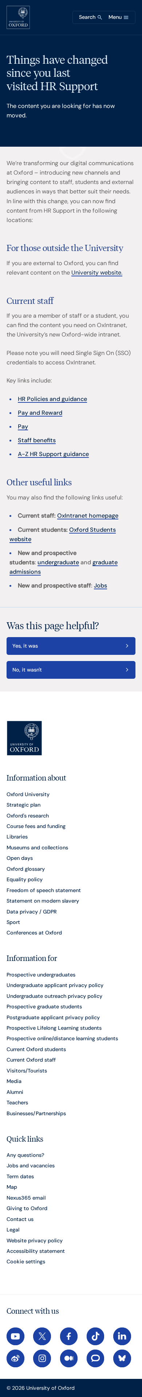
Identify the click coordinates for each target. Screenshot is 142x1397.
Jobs (100, 585)
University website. (96, 272)
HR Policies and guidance (52, 399)
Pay (23, 426)
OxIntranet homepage (87, 515)
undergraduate (58, 562)
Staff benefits (37, 440)
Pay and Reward (40, 413)
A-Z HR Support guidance (53, 454)
